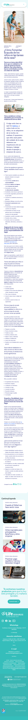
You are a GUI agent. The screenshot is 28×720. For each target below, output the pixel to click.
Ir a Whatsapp (14, 632)
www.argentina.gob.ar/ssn (19, 677)
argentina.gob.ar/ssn (22, 698)
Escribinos (14, 656)
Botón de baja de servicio (20, 666)
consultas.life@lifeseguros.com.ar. (16, 704)
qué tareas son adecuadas (10, 242)
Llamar (14, 645)
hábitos (15, 126)
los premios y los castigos (13, 423)
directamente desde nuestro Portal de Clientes (18, 669)
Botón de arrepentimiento (8, 666)
